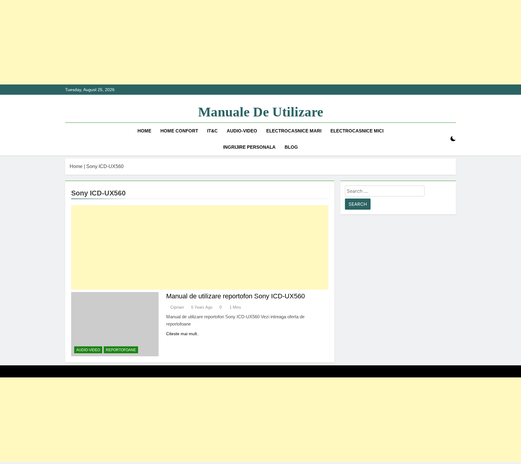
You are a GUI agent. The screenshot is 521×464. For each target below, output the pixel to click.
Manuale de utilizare (260, 111)
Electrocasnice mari (293, 130)
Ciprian (177, 307)
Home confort (179, 130)
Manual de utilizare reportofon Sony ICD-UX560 (235, 296)
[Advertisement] (181, 42)
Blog (291, 147)
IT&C (212, 130)
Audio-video (242, 130)
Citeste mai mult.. (182, 333)
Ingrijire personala (249, 147)
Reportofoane (121, 350)
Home (144, 130)
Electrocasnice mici (357, 130)
